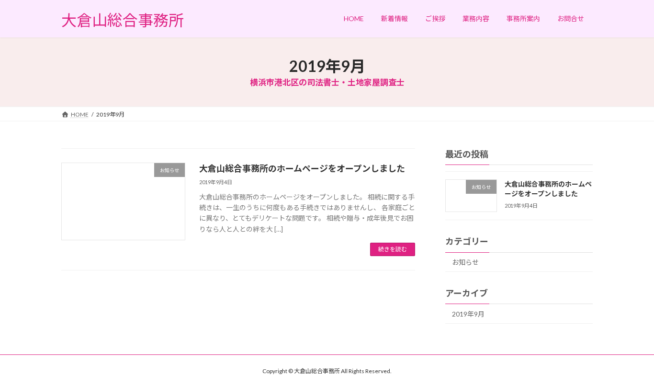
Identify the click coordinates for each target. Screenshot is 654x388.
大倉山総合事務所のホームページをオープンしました (302, 168)
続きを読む (392, 249)
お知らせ (465, 263)
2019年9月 (468, 314)
